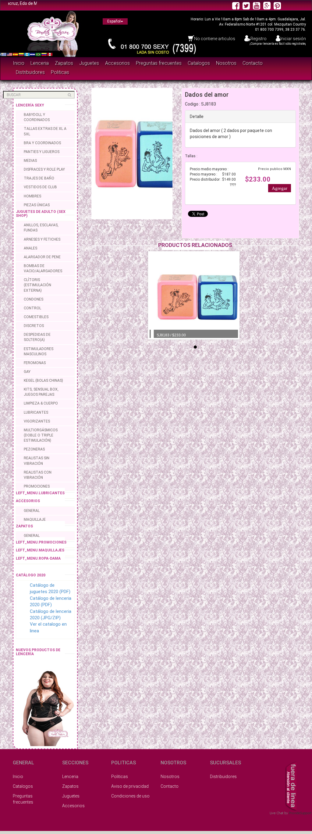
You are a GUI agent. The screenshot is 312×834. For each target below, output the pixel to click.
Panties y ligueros (41, 152)
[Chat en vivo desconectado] (290, 785)
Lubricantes (36, 412)
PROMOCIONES (37, 486)
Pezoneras (34, 449)
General (32, 511)
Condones (33, 299)
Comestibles (36, 317)
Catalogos (199, 63)
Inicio (18, 63)
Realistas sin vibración (36, 460)
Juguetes (89, 63)
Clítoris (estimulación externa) (37, 285)
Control (32, 308)
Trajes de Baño (39, 178)
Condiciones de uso (130, 796)
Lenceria (39, 63)
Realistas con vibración (37, 475)
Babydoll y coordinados (37, 117)
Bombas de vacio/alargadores (43, 268)
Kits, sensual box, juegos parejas (41, 392)
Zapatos (64, 63)
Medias (30, 160)
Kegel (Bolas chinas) (43, 380)
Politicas (60, 72)
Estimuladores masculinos (38, 351)
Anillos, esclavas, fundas (41, 227)
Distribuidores (30, 72)
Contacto (253, 63)
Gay (27, 372)
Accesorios (117, 63)
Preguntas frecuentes (159, 63)
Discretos (34, 326)
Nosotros (226, 63)
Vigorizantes (37, 421)
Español (114, 21)
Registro (258, 38)
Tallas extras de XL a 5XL (45, 131)
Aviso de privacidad (130, 786)
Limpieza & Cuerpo (41, 403)
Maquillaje (35, 519)
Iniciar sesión (293, 38)
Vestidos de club (40, 187)
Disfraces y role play (44, 169)
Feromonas (35, 363)
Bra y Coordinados (42, 143)
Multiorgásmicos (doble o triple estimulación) (41, 435)
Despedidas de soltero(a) (37, 337)
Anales (30, 248)
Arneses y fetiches (42, 239)
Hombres (32, 196)
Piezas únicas (37, 205)
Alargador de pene (42, 257)
